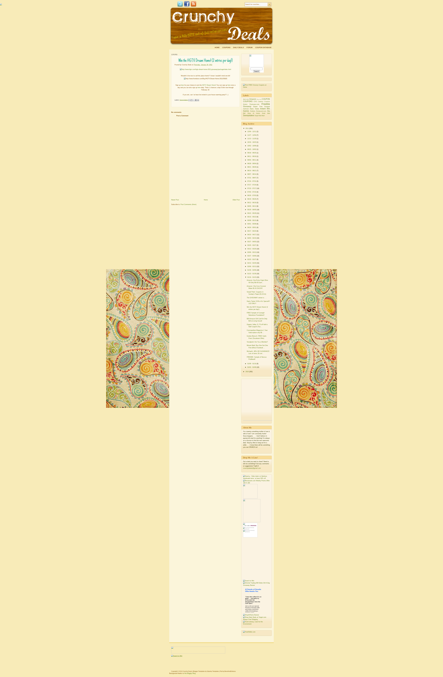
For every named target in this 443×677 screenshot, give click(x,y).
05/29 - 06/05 (252, 209)
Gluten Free (257, 106)
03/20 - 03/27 (252, 245)
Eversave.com (254, 104)
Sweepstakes (184, 100)
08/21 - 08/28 (252, 167)
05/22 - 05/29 (252, 213)
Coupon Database (263, 47)
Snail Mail (266, 113)
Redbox (252, 111)
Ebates (245, 104)
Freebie (266, 104)
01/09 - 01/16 (252, 363)
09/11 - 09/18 (252, 156)
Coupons (226, 47)
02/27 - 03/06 (252, 256)
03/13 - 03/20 (252, 249)
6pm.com (246, 99)
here (182, 85)
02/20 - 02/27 (252, 259)
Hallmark (246, 109)
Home (217, 47)
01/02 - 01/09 (252, 367)
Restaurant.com (261, 111)
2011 (247, 128)
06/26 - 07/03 (252, 195)
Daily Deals (238, 47)
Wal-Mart (262, 115)
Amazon (252, 99)
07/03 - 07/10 (252, 192)
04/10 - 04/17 (252, 234)
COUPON (266, 99)
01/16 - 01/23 (252, 277)
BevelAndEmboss (230, 671)
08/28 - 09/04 (252, 163)
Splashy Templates (213, 671)
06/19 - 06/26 (252, 199)
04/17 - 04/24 (252, 231)
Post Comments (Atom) (188, 204)
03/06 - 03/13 (252, 252)
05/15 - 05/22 (252, 217)
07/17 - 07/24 (252, 185)
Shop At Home (253, 113)
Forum (250, 47)
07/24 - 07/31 (252, 181)
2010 (247, 371)
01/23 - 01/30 (252, 273)
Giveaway (247, 106)
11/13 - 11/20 (252, 138)
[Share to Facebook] (196, 100)
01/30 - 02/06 (252, 270)
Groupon (267, 106)
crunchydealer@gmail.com (252, 468)
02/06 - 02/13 (252, 266)
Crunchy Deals (187, 671)
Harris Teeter (254, 109)
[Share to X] (194, 100)
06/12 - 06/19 (252, 202)
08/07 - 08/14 (252, 174)
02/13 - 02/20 (252, 263)
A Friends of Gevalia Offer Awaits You (253, 590)
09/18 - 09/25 (252, 153)
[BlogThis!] (191, 100)
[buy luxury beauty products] (250, 528)
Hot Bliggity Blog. (190, 673)
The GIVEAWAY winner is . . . (257, 298)
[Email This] (189, 100)
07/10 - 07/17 (252, 188)
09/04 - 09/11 (252, 160)
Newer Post (175, 200)
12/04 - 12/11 (252, 131)
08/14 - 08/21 (252, 170)
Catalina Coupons (264, 101)
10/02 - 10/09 (252, 146)
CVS (255, 101)
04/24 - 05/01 (252, 227)
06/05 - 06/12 (252, 206)
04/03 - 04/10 (252, 238)
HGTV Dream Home (209, 85)
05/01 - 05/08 (252, 224)
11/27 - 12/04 (252, 135)
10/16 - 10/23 (252, 142)
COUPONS (248, 101)
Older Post (236, 200)
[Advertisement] (188, 182)
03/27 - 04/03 (252, 241)
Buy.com (259, 99)
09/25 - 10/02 (252, 149)
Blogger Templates (199, 671)
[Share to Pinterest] (198, 100)
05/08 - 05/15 (252, 220)
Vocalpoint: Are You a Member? (257, 342)
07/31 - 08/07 (252, 178)
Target (257, 115)
